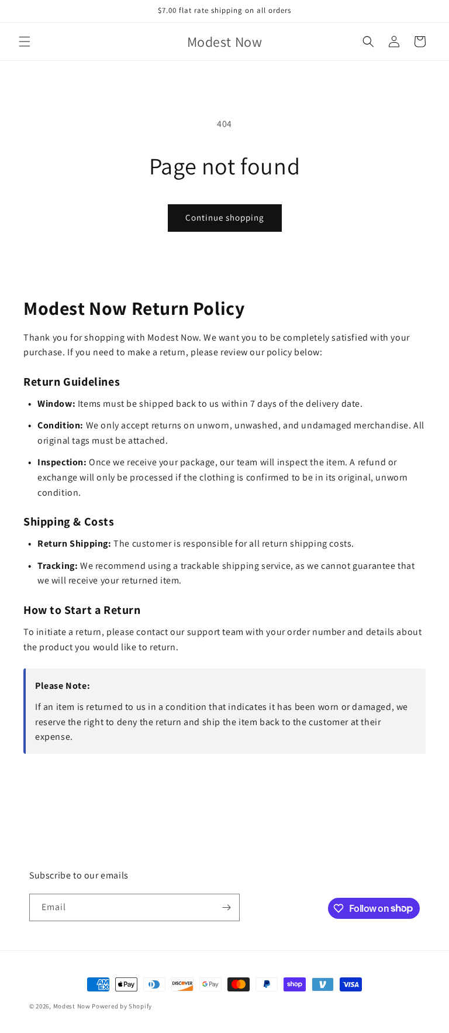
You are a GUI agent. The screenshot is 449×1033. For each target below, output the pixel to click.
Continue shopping (224, 217)
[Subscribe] (226, 907)
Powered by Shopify (122, 1006)
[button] (24, 41)
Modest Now (72, 1006)
